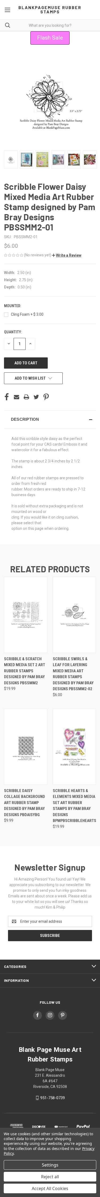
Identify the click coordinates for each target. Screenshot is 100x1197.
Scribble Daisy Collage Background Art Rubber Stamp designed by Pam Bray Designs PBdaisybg (24, 802)
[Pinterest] (46, 397)
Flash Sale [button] (50, 37)
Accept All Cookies (50, 1188)
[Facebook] (6, 397)
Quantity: (13, 332)
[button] (66, 255)
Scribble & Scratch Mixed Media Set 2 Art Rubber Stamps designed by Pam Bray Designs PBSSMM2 (24, 671)
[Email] (16, 397)
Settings (50, 1165)
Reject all (50, 1177)
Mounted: (13, 306)
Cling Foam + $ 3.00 (27, 314)
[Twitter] (36, 397)
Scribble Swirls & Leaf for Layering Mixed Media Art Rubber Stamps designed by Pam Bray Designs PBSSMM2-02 (73, 674)
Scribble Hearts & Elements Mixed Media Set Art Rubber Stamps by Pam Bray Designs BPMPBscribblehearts (74, 805)
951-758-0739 (52, 1097)
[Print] (26, 397)
